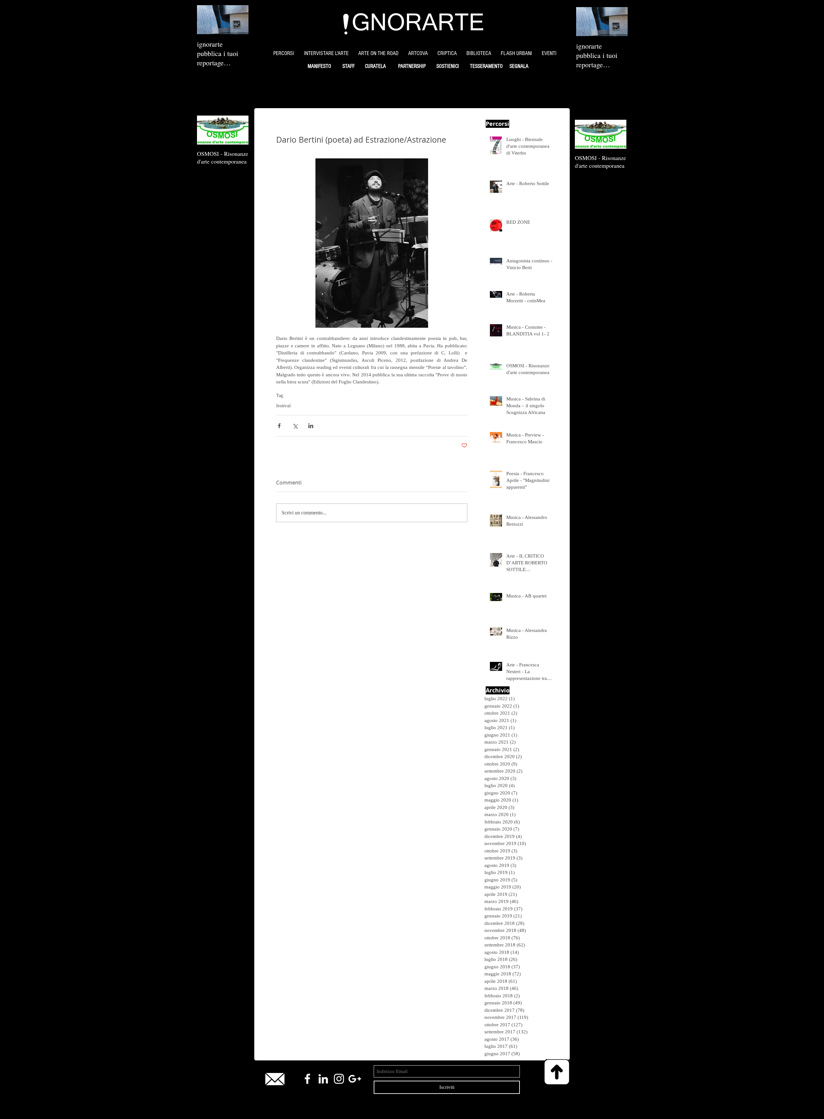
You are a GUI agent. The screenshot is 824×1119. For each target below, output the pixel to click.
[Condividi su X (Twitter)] (295, 426)
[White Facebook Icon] (307, 1079)
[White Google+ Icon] (354, 1079)
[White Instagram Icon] (339, 1079)
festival (283, 405)
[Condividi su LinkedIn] (311, 426)
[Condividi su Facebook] (279, 426)
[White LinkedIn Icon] (323, 1079)
